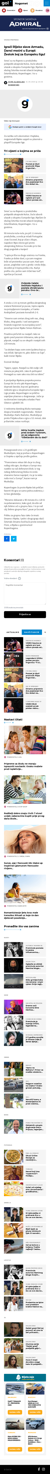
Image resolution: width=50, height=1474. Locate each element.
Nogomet (21, 3)
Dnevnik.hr (11, 10)
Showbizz (39, 10)
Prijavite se (25, 614)
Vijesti (25, 10)
